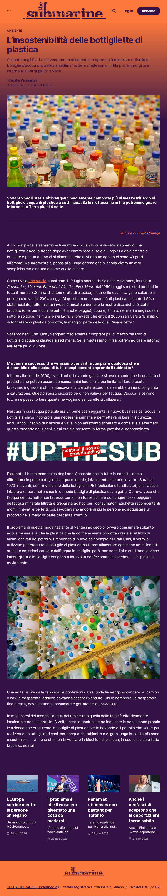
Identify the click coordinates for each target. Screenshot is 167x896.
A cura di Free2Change (140, 233)
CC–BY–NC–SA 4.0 (22, 887)
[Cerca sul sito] (114, 10)
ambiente (14, 30)
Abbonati (149, 11)
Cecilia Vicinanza (22, 80)
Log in (128, 11)
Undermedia (47, 887)
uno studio (37, 281)
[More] (8, 10)
